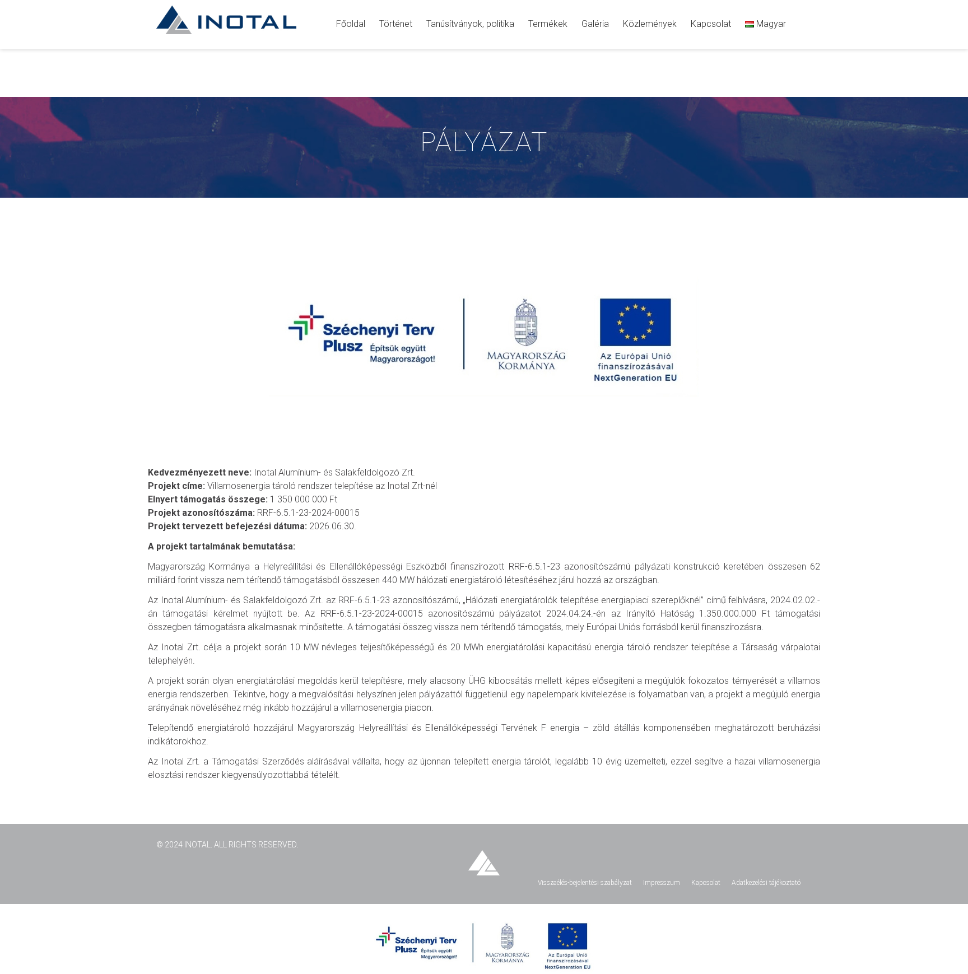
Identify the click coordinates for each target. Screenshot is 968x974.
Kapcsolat (705, 883)
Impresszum (661, 883)
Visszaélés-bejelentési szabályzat (585, 883)
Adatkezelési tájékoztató (766, 883)
